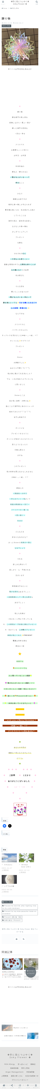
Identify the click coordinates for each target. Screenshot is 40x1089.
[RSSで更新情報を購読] (23, 939)
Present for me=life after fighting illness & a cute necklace (19, 907)
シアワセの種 (9, 886)
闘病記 (33, 1064)
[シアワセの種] (9, 879)
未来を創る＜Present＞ (13, 920)
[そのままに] (9, 857)
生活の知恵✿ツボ (32, 1076)
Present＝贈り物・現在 (13, 917)
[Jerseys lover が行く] (26, 857)
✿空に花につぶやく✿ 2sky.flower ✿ (20, 2)
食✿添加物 (14, 1068)
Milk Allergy (9, 1064)
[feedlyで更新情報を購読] (16, 939)
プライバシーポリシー (20, 1080)
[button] (20, 1086)
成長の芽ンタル (17, 1076)
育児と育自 (8, 902)
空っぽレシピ (23, 1064)
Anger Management (15, 1072)
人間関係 (4, 1076)
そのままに (8, 864)
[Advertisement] (20, 85)
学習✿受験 (30, 1072)
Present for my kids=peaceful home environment (19, 913)
